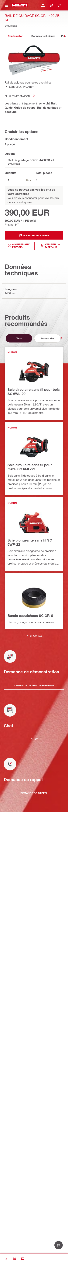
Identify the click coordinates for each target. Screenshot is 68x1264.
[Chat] (23, 1259)
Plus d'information (17, 96)
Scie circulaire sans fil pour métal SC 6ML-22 (30, 467)
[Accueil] (19, 5)
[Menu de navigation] (6, 5)
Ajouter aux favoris (21, 246)
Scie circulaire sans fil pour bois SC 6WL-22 (34, 391)
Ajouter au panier (36, 235)
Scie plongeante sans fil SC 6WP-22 (30, 542)
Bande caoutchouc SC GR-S (30, 615)
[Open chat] (58, 1245)
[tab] (15, 36)
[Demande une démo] (14, 1259)
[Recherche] (60, 5)
